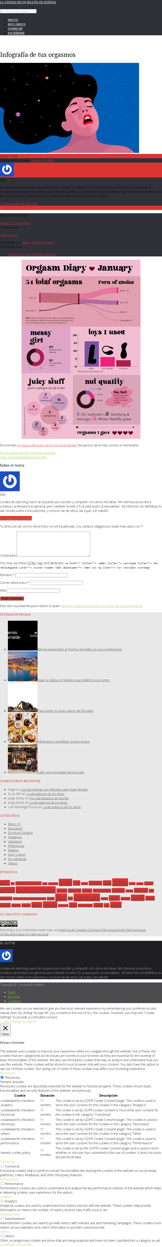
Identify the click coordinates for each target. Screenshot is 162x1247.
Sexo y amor (9, 235)
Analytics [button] (6, 1197)
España (62, 890)
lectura (51, 898)
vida (106, 905)
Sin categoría (17, 859)
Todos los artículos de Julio (19, 203)
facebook (74, 890)
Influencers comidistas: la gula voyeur (64, 741)
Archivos (14, 996)
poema (16, 905)
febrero (36, 160)
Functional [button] (7, 1162)
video (116, 905)
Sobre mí (15, 29)
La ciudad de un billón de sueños (28, 2)
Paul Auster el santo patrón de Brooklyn (66, 711)
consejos (95, 883)
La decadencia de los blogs (45, 794)
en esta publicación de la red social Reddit (46, 445)
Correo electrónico (14, 582)
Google (87, 890)
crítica (120, 882)
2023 (50, 160)
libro (61, 897)
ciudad (84, 883)
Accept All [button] (29, 1021)
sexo (50, 242)
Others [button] (5, 1232)
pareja (150, 898)
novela (138, 898)
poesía (26, 905)
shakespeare (85, 905)
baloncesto (53, 883)
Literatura (15, 841)
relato (36, 905)
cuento (132, 883)
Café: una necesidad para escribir (61, 772)
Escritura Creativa (20, 833)
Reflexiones (16, 846)
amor (26, 242)
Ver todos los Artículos (16, 518)
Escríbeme (16, 33)
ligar (70, 898)
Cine (76, 883)
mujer (114, 898)
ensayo (148, 883)
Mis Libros (16, 24)
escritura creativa (36, 889)
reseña (50, 904)
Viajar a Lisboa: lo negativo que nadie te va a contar (73, 680)
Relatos (13, 850)
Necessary (12, 1077)
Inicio (13, 20)
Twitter (98, 905)
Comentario (8, 555)
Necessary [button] (7, 1073)
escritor (7, 890)
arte (13, 883)
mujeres (125, 898)
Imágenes (15, 837)
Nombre (7, 575)
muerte (104, 898)
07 (44, 160)
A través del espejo (28, 883)
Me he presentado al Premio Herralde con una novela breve (80, 649)
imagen (129, 890)
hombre (118, 890)
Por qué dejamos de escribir (49, 798)
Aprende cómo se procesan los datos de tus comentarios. (102, 606)
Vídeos (12, 863)
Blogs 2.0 (14, 824)
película (5, 905)
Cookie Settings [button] (11, 1021)
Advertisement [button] (10, 1214)
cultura (139, 883)
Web (3, 590)
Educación (15, 828)
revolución (63, 905)
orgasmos (38, 242)
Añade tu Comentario (15, 223)
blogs (65, 882)
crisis (107, 883)
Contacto (14, 1001)
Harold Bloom (102, 891)
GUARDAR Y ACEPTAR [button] (16, 1245)
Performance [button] (9, 1179)
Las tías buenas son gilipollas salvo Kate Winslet (54, 789)
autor (44, 883)
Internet (141, 890)
